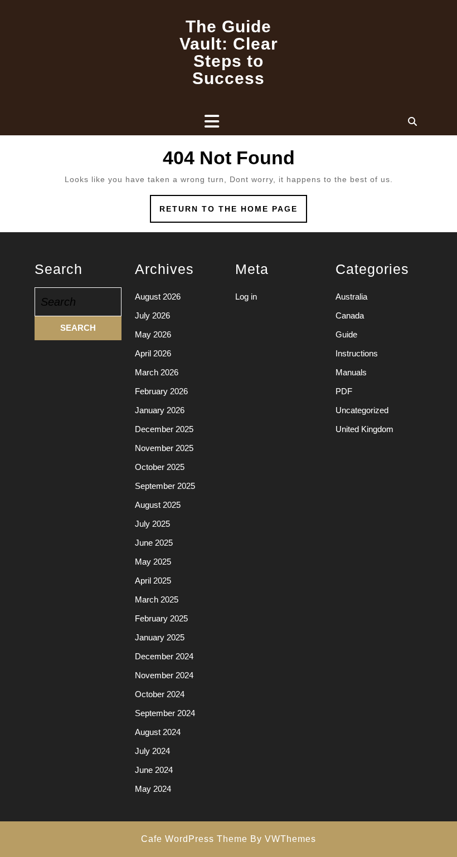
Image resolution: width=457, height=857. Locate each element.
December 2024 (164, 656)
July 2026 (152, 315)
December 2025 (164, 429)
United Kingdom (364, 429)
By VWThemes (283, 839)
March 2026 (156, 372)
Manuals (351, 372)
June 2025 (154, 542)
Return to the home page (233, 213)
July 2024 (152, 751)
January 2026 (159, 410)
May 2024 (153, 789)
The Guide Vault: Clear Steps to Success (228, 52)
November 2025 (164, 448)
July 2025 (152, 523)
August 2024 (158, 732)
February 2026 (161, 391)
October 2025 (159, 467)
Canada (350, 315)
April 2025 (153, 580)
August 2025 (158, 505)
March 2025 (156, 599)
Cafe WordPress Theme (194, 839)
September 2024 (165, 713)
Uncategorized (362, 410)
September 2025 (165, 486)
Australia (351, 296)
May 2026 (153, 334)
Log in (246, 296)
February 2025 (161, 618)
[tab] (212, 121)
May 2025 (153, 561)
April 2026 (153, 353)
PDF (344, 391)
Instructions (357, 353)
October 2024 (159, 694)
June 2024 (154, 770)
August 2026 (158, 296)
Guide (346, 334)
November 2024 (164, 675)
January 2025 (159, 637)
